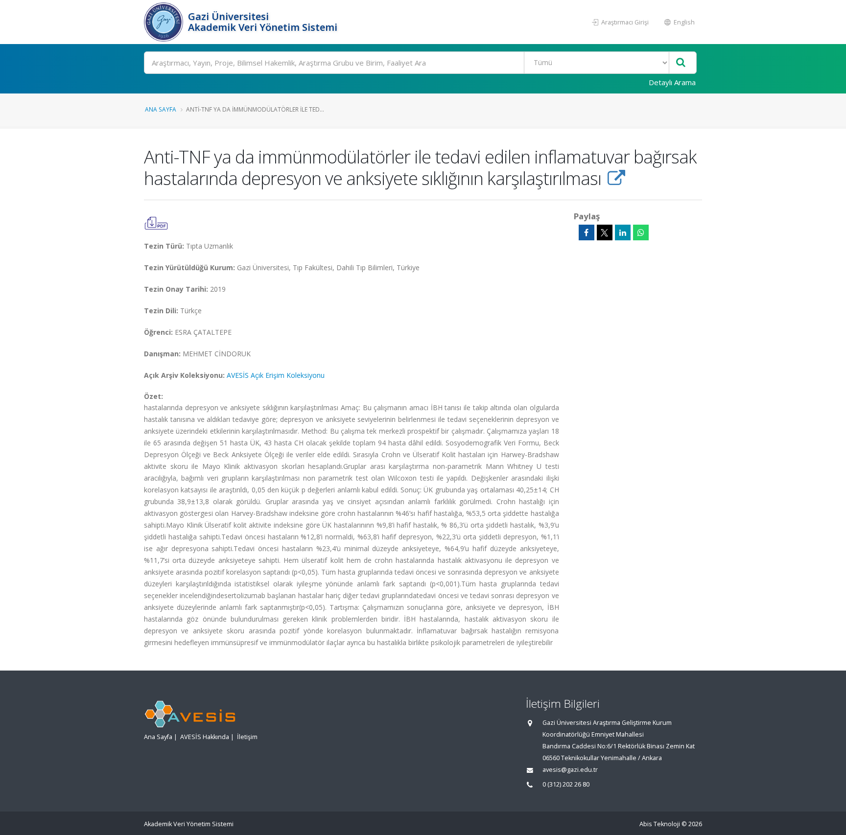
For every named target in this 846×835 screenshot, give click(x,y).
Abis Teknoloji (659, 824)
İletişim (247, 737)
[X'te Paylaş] (604, 232)
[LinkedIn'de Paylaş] (623, 232)
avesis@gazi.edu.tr (570, 769)
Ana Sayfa (160, 109)
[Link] (616, 178)
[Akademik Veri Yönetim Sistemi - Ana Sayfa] (165, 22)
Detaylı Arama (672, 82)
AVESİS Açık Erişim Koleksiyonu (276, 375)
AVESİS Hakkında (204, 737)
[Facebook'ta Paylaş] (586, 232)
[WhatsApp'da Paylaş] (641, 232)
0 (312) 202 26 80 (565, 784)
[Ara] (681, 63)
